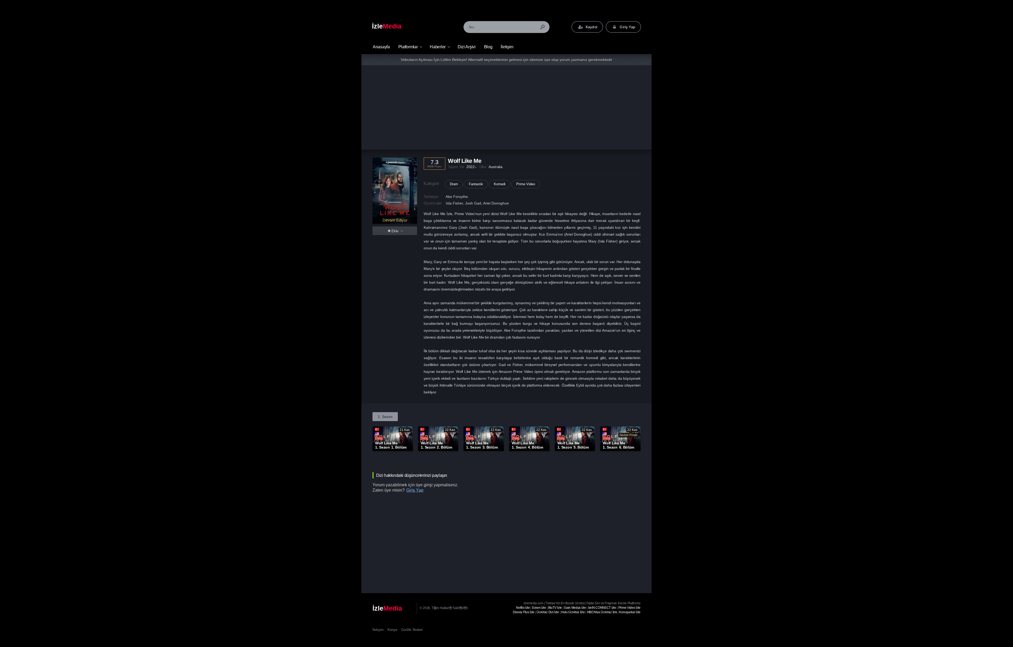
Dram (454, 184)
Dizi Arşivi (467, 47)
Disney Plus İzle (523, 612)
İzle (387, 26)
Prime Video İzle (629, 608)
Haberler (438, 47)
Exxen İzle (539, 608)
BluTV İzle (555, 608)
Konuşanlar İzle (630, 612)
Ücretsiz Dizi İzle (548, 612)
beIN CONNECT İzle (602, 608)
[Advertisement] (506, 107)
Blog (488, 47)
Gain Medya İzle (575, 608)
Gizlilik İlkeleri (412, 630)
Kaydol (591, 27)
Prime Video (525, 184)
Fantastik (476, 184)
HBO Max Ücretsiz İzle (602, 612)
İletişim (507, 47)
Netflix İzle (523, 608)
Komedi (499, 184)
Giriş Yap (627, 27)
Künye (392, 630)
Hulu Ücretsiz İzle (573, 612)
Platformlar (408, 47)
